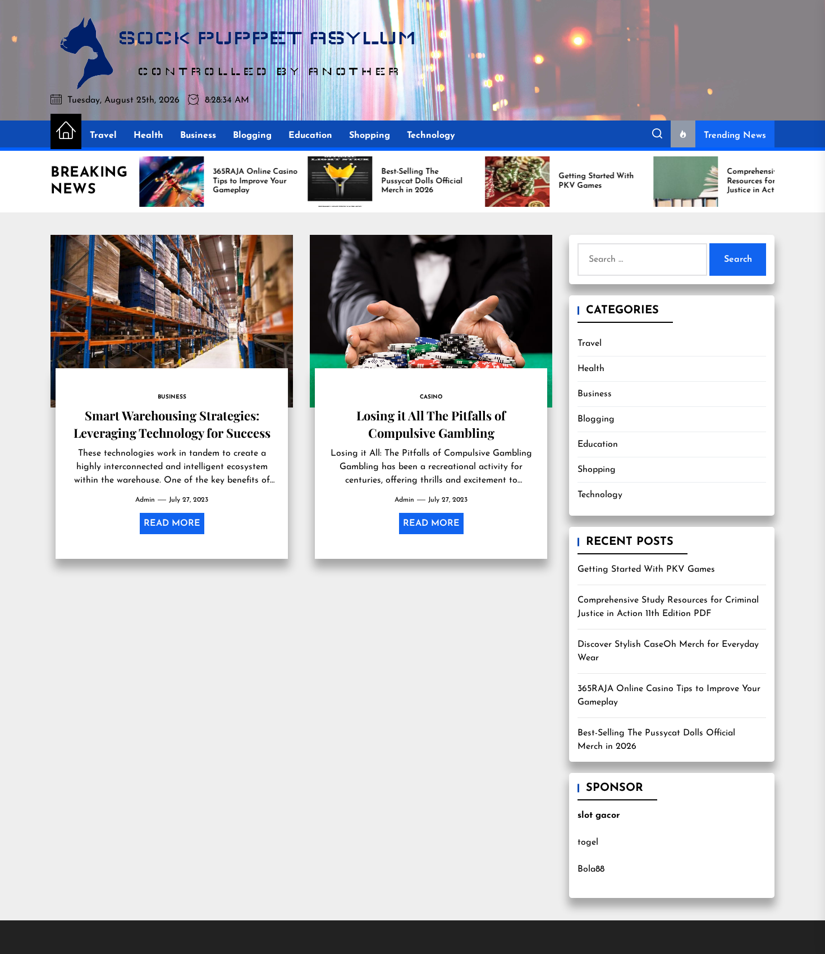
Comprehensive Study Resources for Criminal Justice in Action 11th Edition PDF (668, 607)
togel (588, 842)
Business (198, 135)
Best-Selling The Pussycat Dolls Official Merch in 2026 (656, 740)
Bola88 (591, 869)
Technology (431, 135)
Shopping (369, 135)
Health (148, 135)
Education (310, 135)
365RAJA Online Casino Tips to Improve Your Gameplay (669, 695)
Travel (103, 135)
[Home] (66, 131)
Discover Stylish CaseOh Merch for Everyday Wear (668, 651)
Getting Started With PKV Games (646, 569)
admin (145, 500)
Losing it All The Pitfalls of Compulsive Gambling (431, 424)
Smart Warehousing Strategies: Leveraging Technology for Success (172, 424)
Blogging (252, 135)
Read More (172, 523)
